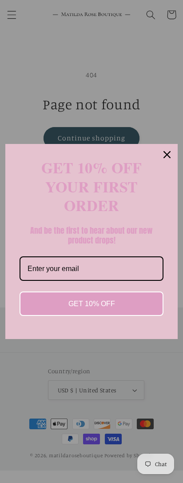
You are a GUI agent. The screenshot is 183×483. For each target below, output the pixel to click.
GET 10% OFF (91, 303)
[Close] (167, 154)
